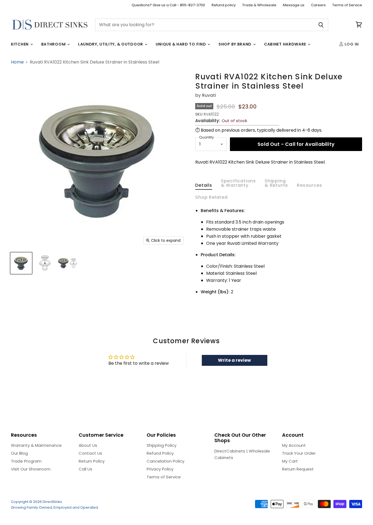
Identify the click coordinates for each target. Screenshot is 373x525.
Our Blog (19, 453)
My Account (294, 445)
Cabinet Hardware (285, 44)
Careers (318, 5)
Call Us (85, 469)
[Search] (321, 25)
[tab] (203, 186)
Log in (351, 44)
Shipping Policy (161, 445)
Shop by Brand (235, 44)
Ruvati (209, 95)
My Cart (290, 461)
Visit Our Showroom (31, 469)
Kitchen (20, 44)
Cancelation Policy (165, 461)
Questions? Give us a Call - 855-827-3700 (168, 5)
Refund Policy (160, 453)
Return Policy (92, 461)
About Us (88, 445)
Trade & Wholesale (259, 5)
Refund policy (224, 5)
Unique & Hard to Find (181, 44)
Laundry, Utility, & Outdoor (111, 44)
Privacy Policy (160, 469)
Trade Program (26, 461)
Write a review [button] (234, 360)
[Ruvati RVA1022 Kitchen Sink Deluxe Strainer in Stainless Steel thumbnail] (21, 263)
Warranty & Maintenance (36, 445)
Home (17, 62)
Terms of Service (347, 5)
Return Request (298, 469)
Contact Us (90, 453)
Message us (293, 5)
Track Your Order (299, 453)
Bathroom (54, 44)
